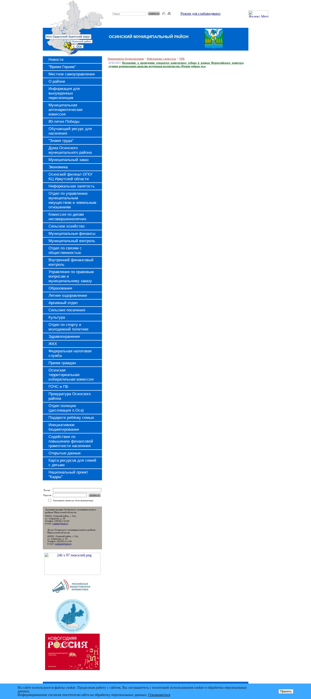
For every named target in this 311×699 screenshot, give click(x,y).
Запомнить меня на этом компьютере (73, 500)
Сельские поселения (66, 310)
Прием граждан (62, 363)
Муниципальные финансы (71, 233)
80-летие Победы (63, 121)
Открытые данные (64, 453)
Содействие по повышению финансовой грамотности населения (70, 441)
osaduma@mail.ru (63, 544)
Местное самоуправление (71, 74)
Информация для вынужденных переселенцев (64, 93)
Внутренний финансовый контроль (71, 262)
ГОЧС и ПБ (58, 386)
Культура (56, 317)
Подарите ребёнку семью (71, 417)
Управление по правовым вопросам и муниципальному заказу (71, 276)
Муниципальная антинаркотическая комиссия (65, 109)
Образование (60, 288)
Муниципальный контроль (71, 241)
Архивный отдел (63, 303)
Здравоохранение (64, 336)
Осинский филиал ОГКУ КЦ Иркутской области (70, 176)
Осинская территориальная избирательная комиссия (71, 375)
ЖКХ (52, 344)
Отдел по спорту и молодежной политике (68, 327)
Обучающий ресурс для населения (70, 131)
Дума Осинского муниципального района (70, 150)
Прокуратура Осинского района (69, 396)
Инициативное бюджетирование (63, 427)
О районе (56, 81)
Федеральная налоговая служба (70, 353)
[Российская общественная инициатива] (72, 597)
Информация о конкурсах (161, 58)
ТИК (182, 58)
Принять (286, 691)
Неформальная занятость (71, 186)
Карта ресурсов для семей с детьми (72, 462)
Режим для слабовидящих (201, 13)
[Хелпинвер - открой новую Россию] (72, 574)
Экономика (58, 167)
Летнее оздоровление (67, 295)
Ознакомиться (159, 695)
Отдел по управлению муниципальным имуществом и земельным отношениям (72, 200)
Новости (56, 59)
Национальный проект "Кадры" (68, 474)
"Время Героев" (62, 67)
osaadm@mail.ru (60, 523)
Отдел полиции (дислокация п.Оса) (66, 408)
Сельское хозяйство (66, 226)
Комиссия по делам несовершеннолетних (67, 216)
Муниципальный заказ (68, 160)
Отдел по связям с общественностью (65, 250)
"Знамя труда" (61, 140)
